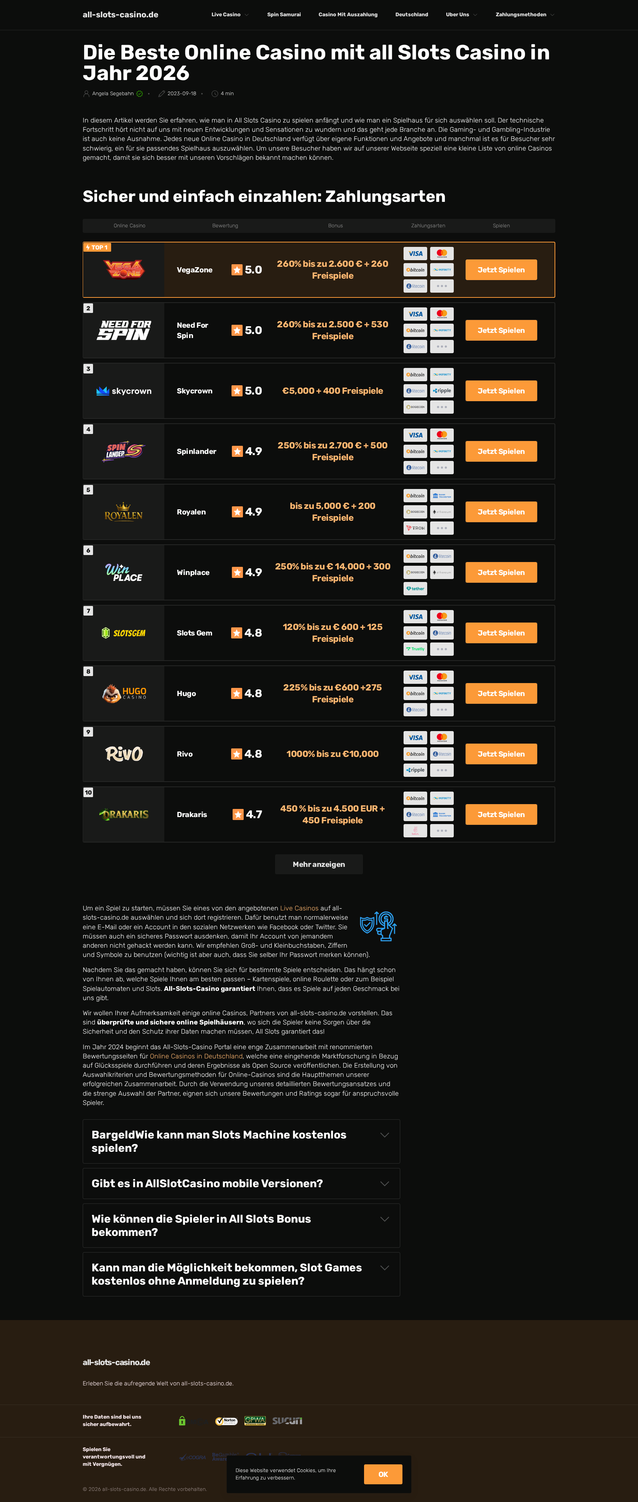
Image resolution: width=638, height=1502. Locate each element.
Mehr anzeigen (319, 864)
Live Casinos (299, 908)
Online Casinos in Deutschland (196, 1056)
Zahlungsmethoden (521, 14)
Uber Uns (457, 14)
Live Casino (226, 14)
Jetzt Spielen (501, 269)
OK (383, 1474)
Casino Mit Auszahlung (348, 14)
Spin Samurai (284, 14)
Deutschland (411, 14)
